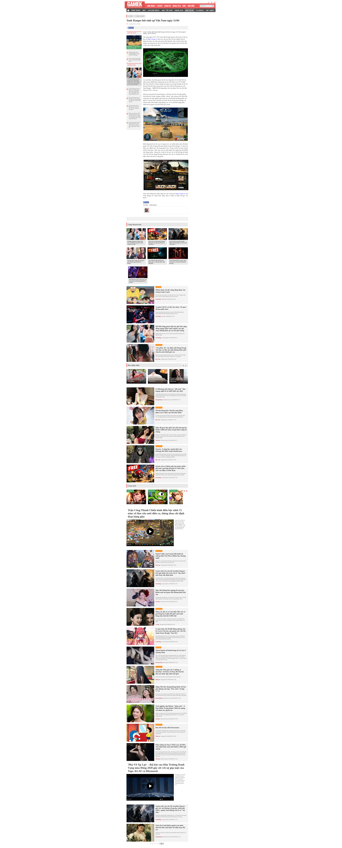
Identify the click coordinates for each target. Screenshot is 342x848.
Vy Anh (157, 624)
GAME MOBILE (151, 5)
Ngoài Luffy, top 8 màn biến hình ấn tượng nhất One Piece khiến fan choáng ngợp (171, 556)
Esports (163, 316)
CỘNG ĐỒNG (191, 5)
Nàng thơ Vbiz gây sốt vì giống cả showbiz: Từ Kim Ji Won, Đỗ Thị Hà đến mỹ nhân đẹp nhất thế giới (170, 672)
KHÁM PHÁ (167, 5)
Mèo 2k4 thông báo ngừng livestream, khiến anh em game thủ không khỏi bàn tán (171, 592)
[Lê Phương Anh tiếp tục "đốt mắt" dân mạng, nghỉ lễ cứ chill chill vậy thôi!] (140, 396)
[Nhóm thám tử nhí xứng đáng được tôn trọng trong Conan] (140, 295)
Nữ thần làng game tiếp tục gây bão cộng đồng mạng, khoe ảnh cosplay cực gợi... (135, 243)
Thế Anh (158, 440)
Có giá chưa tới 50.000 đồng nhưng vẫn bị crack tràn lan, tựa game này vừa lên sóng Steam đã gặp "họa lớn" (171, 631)
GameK (130, 16)
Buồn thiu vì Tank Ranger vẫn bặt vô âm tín (133, 47)
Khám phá (164, 299)
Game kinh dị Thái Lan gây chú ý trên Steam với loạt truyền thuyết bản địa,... (177, 262)
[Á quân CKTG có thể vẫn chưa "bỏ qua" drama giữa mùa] (140, 314)
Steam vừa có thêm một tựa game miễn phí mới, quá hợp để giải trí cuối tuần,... (156, 243)
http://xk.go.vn (152, 39)
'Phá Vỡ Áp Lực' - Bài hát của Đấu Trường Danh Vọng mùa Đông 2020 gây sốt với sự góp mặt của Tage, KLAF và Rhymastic (156, 767)
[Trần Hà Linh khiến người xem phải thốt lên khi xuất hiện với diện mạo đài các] (140, 833)
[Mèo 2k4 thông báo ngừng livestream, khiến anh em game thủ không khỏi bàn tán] (140, 597)
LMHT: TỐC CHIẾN (167, 10)
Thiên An (158, 736)
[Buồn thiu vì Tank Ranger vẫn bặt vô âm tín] (134, 40)
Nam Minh (158, 299)
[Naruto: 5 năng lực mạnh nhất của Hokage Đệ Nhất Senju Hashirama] (140, 454)
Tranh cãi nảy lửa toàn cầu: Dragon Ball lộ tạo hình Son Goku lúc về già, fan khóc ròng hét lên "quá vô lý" (134, 125)
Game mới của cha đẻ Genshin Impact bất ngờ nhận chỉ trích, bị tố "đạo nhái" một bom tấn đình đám (171, 573)
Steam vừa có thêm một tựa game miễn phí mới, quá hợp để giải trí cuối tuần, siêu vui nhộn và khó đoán (170, 468)
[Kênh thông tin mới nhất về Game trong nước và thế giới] (135, 4)
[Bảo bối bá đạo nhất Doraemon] (140, 733)
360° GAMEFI (210, 10)
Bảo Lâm (158, 359)
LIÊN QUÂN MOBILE (154, 10)
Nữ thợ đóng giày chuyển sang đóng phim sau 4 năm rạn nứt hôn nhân (169, 411)
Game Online (140, 16)
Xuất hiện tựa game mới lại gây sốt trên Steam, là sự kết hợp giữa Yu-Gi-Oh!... (137, 281)
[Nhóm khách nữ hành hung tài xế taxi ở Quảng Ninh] (140, 655)
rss (215, 2)
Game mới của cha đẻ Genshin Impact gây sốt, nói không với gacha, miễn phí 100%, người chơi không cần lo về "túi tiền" (170, 809)
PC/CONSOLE (200, 10)
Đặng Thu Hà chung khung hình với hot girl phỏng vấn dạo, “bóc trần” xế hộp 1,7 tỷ (171, 689)
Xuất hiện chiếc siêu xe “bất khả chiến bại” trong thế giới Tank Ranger (134, 54)
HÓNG (184, 5)
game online (153, 205)
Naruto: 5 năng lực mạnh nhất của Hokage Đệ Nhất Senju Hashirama (169, 450)
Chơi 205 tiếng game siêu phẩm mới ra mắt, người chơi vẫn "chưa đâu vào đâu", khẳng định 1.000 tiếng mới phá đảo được (134, 91)
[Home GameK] (128, 10)
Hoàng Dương (159, 399)
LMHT (144, 10)
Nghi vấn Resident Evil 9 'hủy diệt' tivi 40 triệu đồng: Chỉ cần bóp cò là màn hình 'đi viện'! (134, 99)
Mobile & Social (167, 399)
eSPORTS (160, 5)
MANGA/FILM (177, 5)
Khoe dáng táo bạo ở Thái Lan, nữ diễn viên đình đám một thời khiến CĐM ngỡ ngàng (171, 747)
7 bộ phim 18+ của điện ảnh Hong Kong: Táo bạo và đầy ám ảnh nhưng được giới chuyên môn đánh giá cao (171, 350)
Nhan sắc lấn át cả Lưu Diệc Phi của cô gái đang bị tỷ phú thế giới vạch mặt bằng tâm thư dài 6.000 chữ (170, 614)
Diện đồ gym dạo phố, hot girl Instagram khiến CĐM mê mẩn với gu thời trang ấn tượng (171, 430)
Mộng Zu (158, 679)
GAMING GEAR (179, 10)
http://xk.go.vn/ (181, 193)
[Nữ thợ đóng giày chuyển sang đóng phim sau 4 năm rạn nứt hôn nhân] (140, 415)
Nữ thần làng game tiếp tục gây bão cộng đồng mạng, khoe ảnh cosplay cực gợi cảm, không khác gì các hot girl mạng (133, 81)
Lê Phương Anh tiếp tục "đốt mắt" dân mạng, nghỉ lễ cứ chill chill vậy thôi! (170, 390)
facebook (208, 2)
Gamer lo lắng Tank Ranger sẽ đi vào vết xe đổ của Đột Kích (134, 60)
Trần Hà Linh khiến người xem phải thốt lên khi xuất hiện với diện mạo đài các (170, 827)
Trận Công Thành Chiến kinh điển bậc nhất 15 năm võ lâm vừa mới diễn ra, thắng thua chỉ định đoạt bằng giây (156, 513)
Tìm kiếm (213, 6)
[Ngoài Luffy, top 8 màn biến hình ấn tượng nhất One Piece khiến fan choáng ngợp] (140, 559)
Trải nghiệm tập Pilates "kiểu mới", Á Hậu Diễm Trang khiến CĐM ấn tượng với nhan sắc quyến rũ (170, 708)
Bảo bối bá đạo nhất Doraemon (167, 728)
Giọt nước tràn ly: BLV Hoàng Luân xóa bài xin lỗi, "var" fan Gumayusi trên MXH (134, 107)
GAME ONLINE (189, 10)
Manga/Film (164, 359)
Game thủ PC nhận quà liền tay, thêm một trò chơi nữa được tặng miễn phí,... (156, 262)
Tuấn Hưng (158, 337)
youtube (211, 2)
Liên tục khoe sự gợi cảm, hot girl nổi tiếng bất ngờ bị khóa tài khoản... (135, 262)
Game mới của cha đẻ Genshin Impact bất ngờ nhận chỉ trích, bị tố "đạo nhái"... (178, 243)
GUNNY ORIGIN (135, 10)
